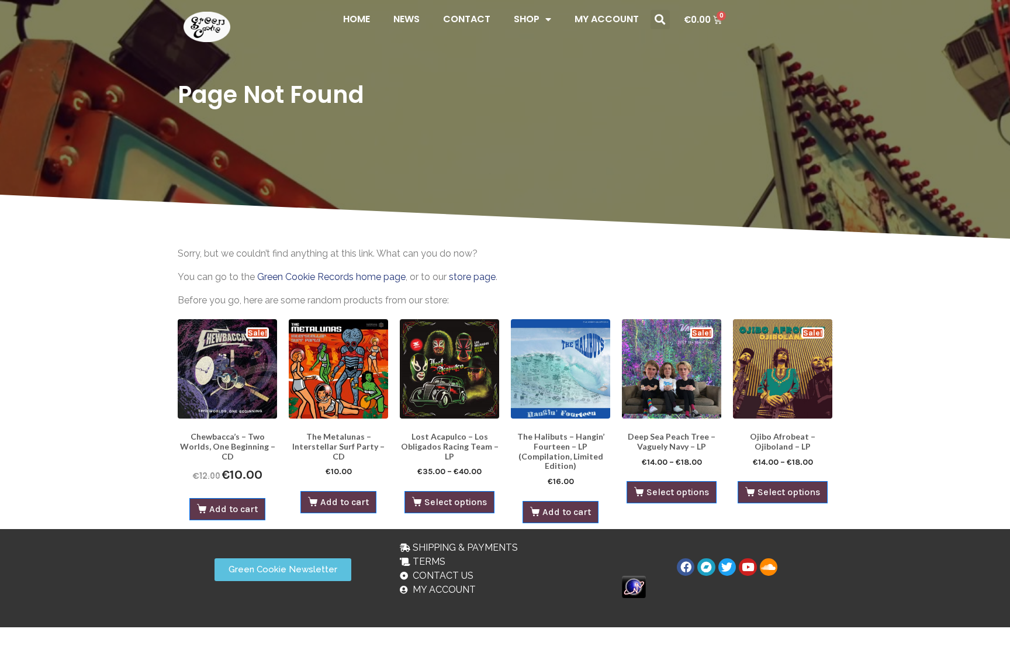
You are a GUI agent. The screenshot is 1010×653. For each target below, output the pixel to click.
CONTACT (466, 19)
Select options (455, 501)
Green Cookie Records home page (331, 276)
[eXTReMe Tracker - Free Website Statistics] (634, 586)
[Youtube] (747, 567)
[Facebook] (685, 567)
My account (607, 19)
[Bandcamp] (706, 567)
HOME (356, 19)
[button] (660, 19)
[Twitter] (727, 567)
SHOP (526, 19)
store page (472, 276)
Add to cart (233, 508)
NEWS (406, 19)
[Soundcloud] (768, 567)
